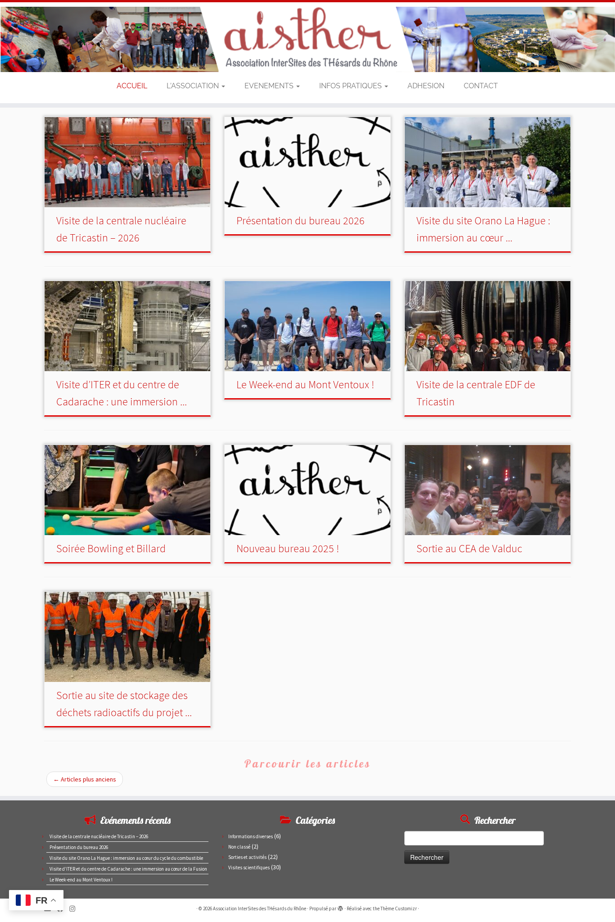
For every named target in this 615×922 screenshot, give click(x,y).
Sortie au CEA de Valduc (469, 548)
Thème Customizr (398, 908)
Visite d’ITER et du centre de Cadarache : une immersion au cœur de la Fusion (128, 869)
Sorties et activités (247, 857)
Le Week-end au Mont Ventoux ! (305, 384)
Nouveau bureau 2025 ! (287, 548)
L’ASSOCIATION (194, 86)
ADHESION (425, 86)
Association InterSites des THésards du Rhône (259, 908)
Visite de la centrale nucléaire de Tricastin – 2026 (99, 836)
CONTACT (481, 86)
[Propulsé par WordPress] (340, 907)
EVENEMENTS (269, 86)
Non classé (239, 847)
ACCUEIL (132, 86)
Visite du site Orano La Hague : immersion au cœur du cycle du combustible (126, 858)
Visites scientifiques (249, 867)
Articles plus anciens (84, 779)
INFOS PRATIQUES (351, 86)
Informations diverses (250, 836)
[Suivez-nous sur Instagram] (75, 908)
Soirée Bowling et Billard (111, 548)
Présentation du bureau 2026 (300, 220)
